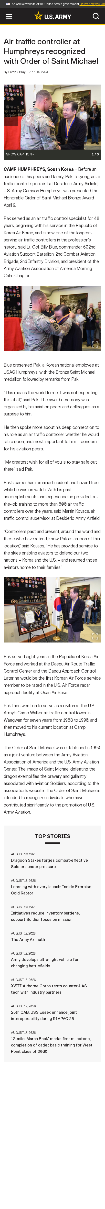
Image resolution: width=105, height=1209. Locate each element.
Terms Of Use (88, 1181)
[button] (2, 10)
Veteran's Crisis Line (52, 1194)
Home (10, 1181)
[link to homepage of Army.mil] (52, 15)
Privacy (60, 1181)
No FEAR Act (78, 1187)
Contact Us (34, 1181)
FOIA (55, 1187)
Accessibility (29, 1187)
